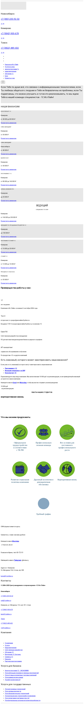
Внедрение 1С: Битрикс (13, 654)
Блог (6, 76)
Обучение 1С (9, 652)
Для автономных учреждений (15, 689)
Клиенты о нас (10, 78)
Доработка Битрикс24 (12, 680)
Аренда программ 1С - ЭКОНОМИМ (17, 670)
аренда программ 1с (12, 69)
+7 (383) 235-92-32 (10, 19)
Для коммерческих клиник (14, 677)
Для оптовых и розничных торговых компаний (20, 675)
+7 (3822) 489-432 (10, 48)
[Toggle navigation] (3, 82)
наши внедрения (10, 71)
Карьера (8, 659)
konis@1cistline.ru (7, 576)
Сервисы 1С (9, 657)
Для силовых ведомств (13, 691)
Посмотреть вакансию (8, 123)
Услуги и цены (10, 67)
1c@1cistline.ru (5, 628)
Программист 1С (11, 368)
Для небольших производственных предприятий (22, 673)
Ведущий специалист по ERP (15, 370)
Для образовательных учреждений (17, 693)
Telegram (17, 560)
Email (15, 382)
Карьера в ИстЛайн (11, 64)
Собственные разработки (14, 650)
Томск (3, 619)
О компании (9, 643)
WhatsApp (23, 382)
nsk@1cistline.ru (6, 600)
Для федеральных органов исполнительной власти (22, 700)
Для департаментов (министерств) (17, 698)
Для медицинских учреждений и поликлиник (20, 696)
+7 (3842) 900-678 (10, 33)
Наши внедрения (10, 647)
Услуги (7, 645)
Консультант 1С (10, 373)
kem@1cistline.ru (6, 614)
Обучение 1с (9, 74)
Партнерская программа (13, 661)
